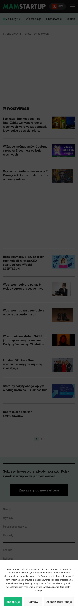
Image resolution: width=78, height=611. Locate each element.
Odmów (33, 601)
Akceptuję (13, 601)
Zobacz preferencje (59, 601)
